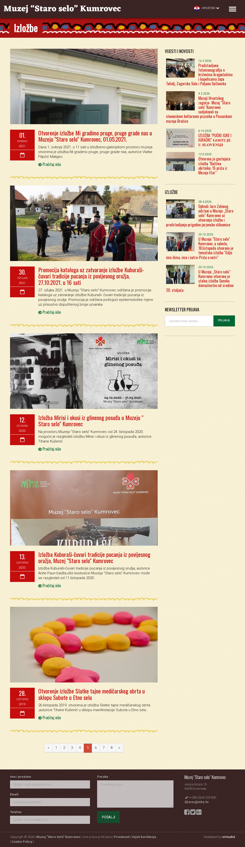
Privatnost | (123, 837)
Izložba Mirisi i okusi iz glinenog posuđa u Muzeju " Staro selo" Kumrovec (90, 420)
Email (14, 794)
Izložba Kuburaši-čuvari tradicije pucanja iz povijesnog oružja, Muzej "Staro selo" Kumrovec (94, 557)
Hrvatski (208, 8)
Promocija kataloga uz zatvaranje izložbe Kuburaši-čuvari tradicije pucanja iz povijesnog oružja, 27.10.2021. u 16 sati (91, 276)
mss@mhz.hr (199, 802)
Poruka (102, 776)
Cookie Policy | (22, 841)
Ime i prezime (20, 776)
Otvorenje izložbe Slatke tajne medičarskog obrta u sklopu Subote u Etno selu (91, 694)
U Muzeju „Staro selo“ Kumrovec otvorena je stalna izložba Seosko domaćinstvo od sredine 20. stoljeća (200, 281)
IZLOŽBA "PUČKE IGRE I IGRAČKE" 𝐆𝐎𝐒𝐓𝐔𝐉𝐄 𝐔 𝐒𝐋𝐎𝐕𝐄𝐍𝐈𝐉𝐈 (214, 140)
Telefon (16, 812)
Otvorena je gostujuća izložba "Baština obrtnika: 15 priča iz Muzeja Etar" (214, 166)
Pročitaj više (51, 164)
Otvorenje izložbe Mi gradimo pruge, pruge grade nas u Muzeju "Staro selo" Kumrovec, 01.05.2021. (95, 135)
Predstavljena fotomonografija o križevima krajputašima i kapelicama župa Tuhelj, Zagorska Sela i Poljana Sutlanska (199, 75)
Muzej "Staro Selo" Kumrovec (58, 837)
